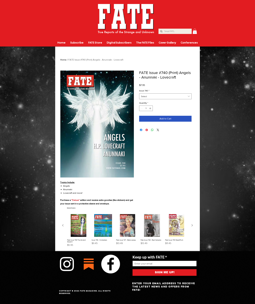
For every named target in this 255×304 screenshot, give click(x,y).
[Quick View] (78, 225)
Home (63, 59)
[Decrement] (141, 108)
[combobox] (165, 96)
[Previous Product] (63, 225)
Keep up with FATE (150, 257)
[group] (127, 231)
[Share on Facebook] (141, 130)
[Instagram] (66, 264)
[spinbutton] (146, 108)
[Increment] (150, 108)
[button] (195, 31)
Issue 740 (144, 90)
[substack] (88, 264)
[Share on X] (158, 130)
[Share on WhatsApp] (152, 130)
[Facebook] (110, 264)
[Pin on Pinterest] (146, 130)
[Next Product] (192, 225)
